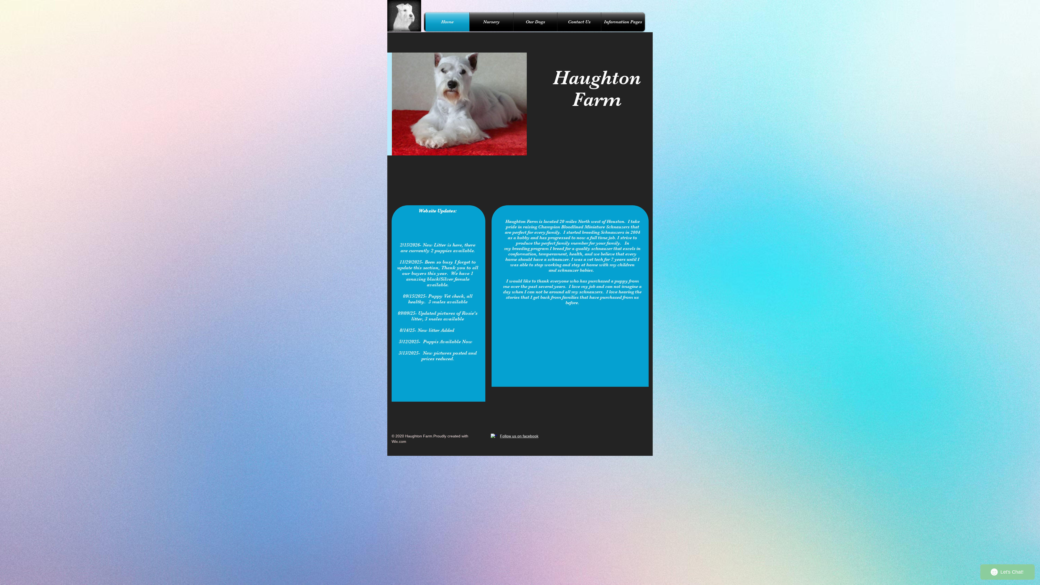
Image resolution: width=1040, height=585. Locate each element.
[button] (457, 104)
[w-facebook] (494, 437)
